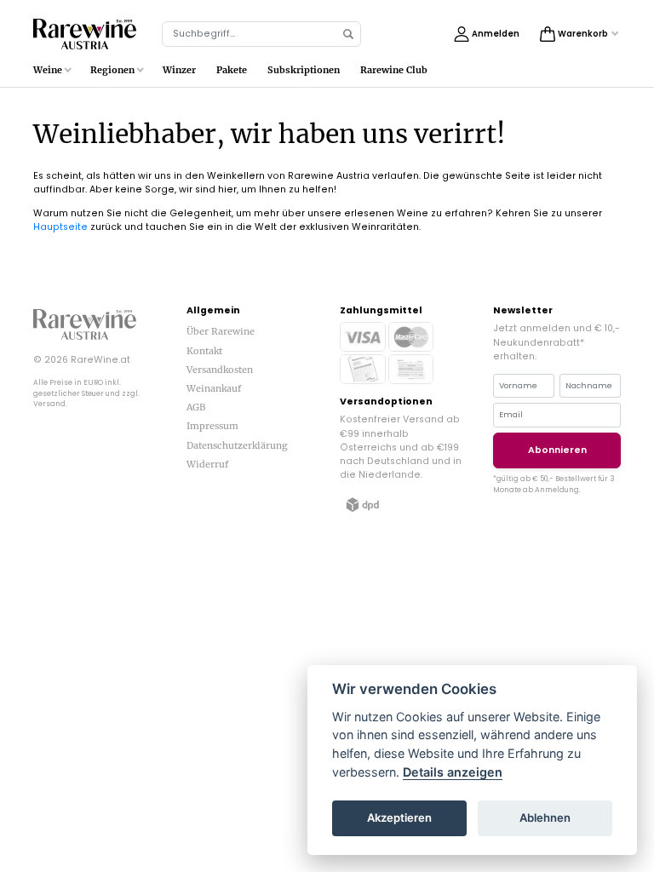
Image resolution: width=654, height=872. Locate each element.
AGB (195, 407)
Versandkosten (219, 370)
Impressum (212, 426)
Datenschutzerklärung (237, 445)
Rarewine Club (393, 70)
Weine (47, 70)
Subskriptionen (303, 70)
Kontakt (204, 351)
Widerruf (207, 464)
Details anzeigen (452, 772)
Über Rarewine (220, 331)
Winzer (179, 70)
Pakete (231, 70)
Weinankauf (213, 388)
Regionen (112, 70)
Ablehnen (545, 817)
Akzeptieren (399, 817)
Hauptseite (60, 227)
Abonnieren (557, 450)
